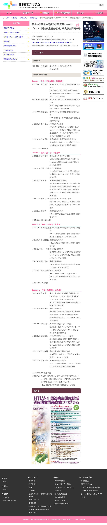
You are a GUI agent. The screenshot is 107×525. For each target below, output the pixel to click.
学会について (28, 13)
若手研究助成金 (9, 54)
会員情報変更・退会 (9, 500)
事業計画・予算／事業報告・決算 (40, 506)
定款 (30, 487)
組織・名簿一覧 (34, 500)
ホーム (8, 13)
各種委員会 (32, 503)
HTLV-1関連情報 (63, 13)
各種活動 (45, 13)
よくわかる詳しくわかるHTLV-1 (91, 494)
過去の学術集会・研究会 (12, 32)
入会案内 (99, 13)
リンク (83, 497)
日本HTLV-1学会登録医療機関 (90, 487)
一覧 (4, 489)
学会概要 (32, 481)
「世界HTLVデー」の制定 (89, 490)
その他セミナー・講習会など (28, 18)
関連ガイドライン (87, 484)
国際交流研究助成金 (10, 59)
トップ (6, 18)
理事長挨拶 (32, 484)
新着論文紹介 (85, 481)
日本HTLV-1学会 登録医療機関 (39, 509)
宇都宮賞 (7, 41)
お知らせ (80, 13)
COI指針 (32, 490)
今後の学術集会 (9, 28)
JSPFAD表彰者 (9, 50)
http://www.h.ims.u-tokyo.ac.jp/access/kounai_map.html (52, 42)
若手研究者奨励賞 (9, 46)
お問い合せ (32, 513)
